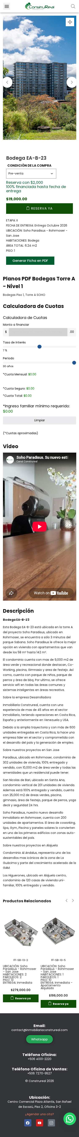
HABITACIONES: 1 (52, 974)
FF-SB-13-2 (20, 960)
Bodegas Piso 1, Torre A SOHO (24, 295)
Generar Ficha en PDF (30, 260)
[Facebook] (27, 1122)
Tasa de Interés (14, 343)
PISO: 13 (8, 980)
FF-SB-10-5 (58, 960)
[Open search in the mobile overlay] (73, 6)
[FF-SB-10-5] (58, 930)
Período (8, 358)
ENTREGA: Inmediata (17, 982)
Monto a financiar (16, 325)
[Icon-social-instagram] (51, 1122)
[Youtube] (39, 1122)
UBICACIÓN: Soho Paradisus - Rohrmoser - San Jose (19, 969)
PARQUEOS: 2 (12, 977)
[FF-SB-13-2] (21, 930)
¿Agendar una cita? (39, 1114)
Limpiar (39, 420)
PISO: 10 (46, 980)
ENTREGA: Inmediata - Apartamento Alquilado (56, 985)
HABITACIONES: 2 (15, 974)
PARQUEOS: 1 (49, 977)
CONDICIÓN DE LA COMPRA (29, 165)
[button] (6, 6)
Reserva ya (42, 208)
